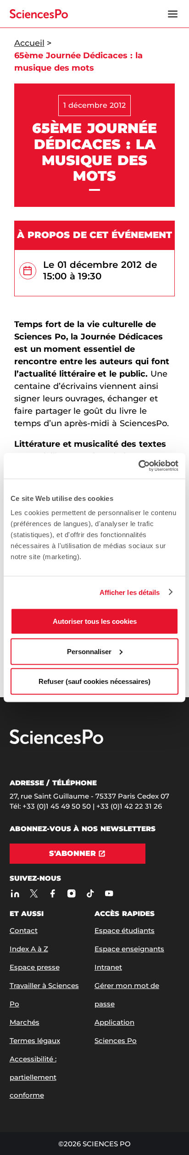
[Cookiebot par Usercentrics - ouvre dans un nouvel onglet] (138, 466)
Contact (24, 930)
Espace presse (35, 967)
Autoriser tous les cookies (95, 621)
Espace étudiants (124, 930)
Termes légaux (35, 1040)
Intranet (108, 967)
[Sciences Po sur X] (34, 893)
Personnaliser (89, 651)
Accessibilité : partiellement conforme (33, 1077)
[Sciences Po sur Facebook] (53, 893)
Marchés (24, 1022)
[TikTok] (90, 893)
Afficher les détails (130, 592)
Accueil (29, 43)
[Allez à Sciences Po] (56, 742)
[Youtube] (109, 893)
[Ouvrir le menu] (172, 14)
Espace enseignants (129, 948)
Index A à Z (29, 948)
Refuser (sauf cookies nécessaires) (94, 681)
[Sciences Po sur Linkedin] (15, 893)
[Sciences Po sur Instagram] (72, 893)
